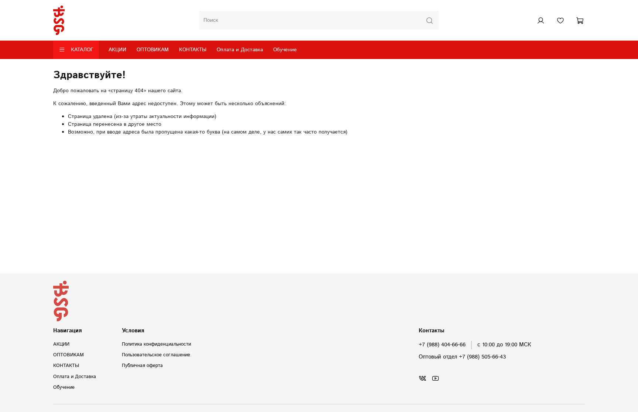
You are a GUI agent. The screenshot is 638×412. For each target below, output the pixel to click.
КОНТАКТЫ (192, 49)
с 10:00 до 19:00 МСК (504, 345)
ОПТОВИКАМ (153, 49)
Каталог (82, 49)
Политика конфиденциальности (156, 344)
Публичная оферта (142, 365)
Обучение (285, 49)
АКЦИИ (117, 49)
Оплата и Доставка (240, 49)
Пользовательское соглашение (156, 355)
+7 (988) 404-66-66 (442, 345)
